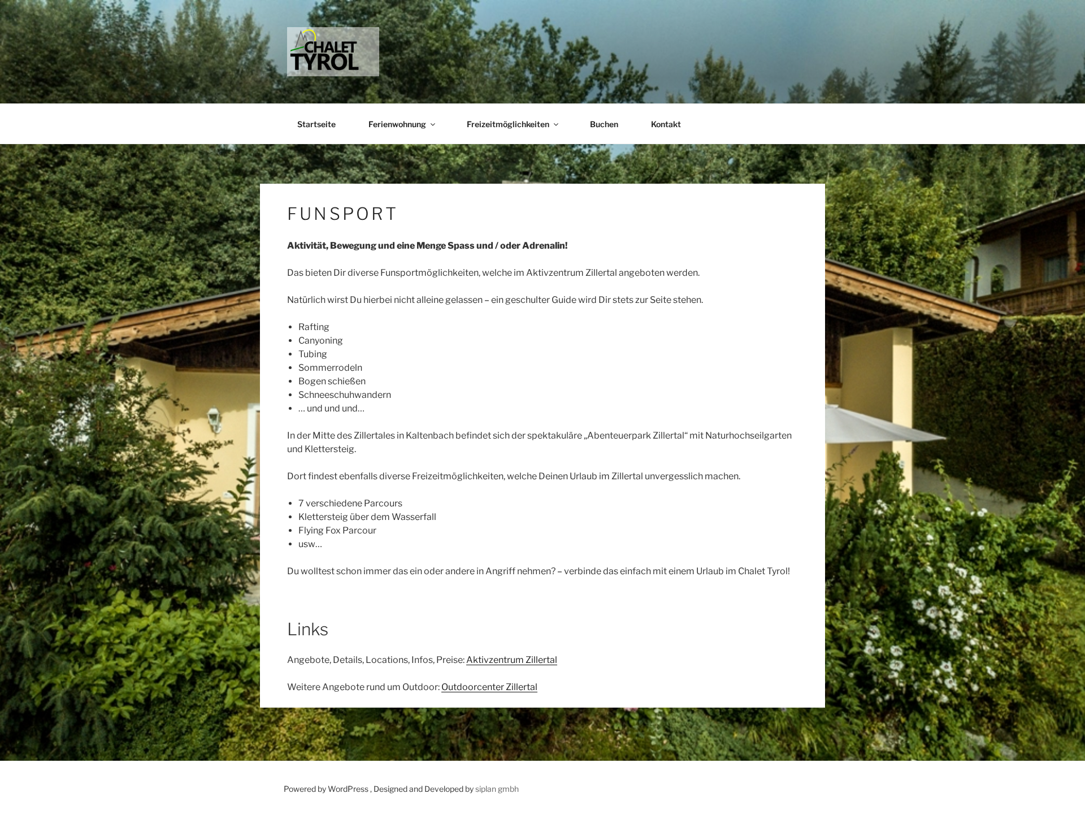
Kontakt (666, 124)
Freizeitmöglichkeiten (508, 124)
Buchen (604, 124)
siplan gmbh (497, 789)
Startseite (316, 124)
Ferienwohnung (397, 124)
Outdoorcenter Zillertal (489, 687)
